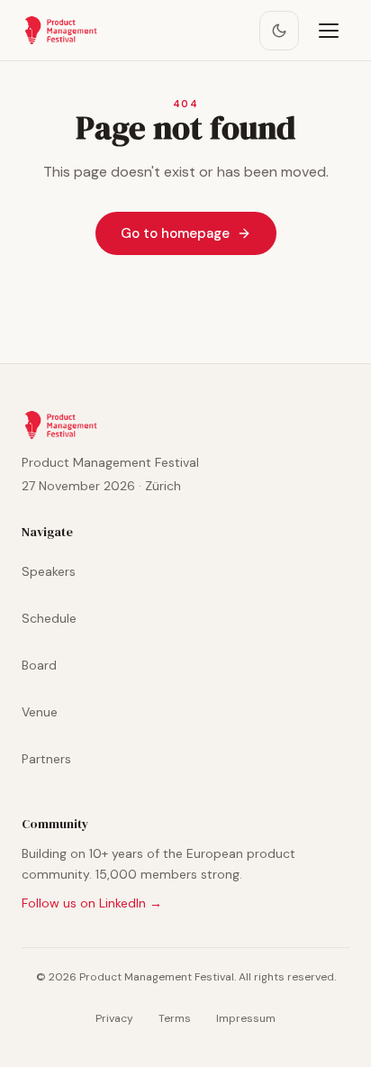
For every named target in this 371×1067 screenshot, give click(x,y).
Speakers (49, 571)
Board (39, 665)
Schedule (49, 618)
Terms (174, 1018)
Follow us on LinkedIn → (92, 903)
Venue (40, 712)
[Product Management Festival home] (61, 31)
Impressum (246, 1018)
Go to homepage (175, 233)
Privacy (114, 1018)
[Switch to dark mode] (279, 30)
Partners (46, 759)
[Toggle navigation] (329, 30)
